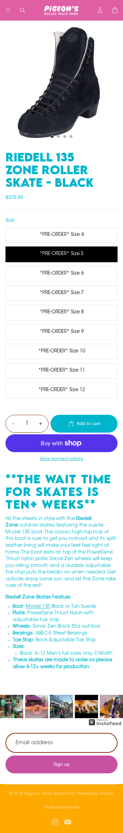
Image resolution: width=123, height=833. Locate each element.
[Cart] (114, 10)
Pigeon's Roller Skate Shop (49, 794)
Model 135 (38, 606)
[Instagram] (55, 822)
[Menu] (8, 10)
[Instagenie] (105, 725)
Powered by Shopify (95, 794)
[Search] (22, 10)
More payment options (61, 459)
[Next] (113, 706)
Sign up (61, 764)
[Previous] (10, 706)
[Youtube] (68, 822)
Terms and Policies (61, 807)
